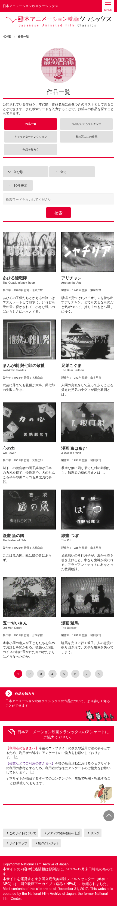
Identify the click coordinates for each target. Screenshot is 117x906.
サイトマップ (18, 843)
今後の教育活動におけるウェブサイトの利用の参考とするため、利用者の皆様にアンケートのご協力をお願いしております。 (58, 768)
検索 (58, 213)
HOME (7, 36)
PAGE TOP (108, 815)
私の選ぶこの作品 (86, 136)
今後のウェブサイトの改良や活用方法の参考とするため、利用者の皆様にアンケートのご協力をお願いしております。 (58, 752)
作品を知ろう (31, 149)
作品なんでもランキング (86, 123)
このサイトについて (22, 833)
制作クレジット (48, 843)
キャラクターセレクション (30, 136)
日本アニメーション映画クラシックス (58, 21)
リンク (94, 833)
